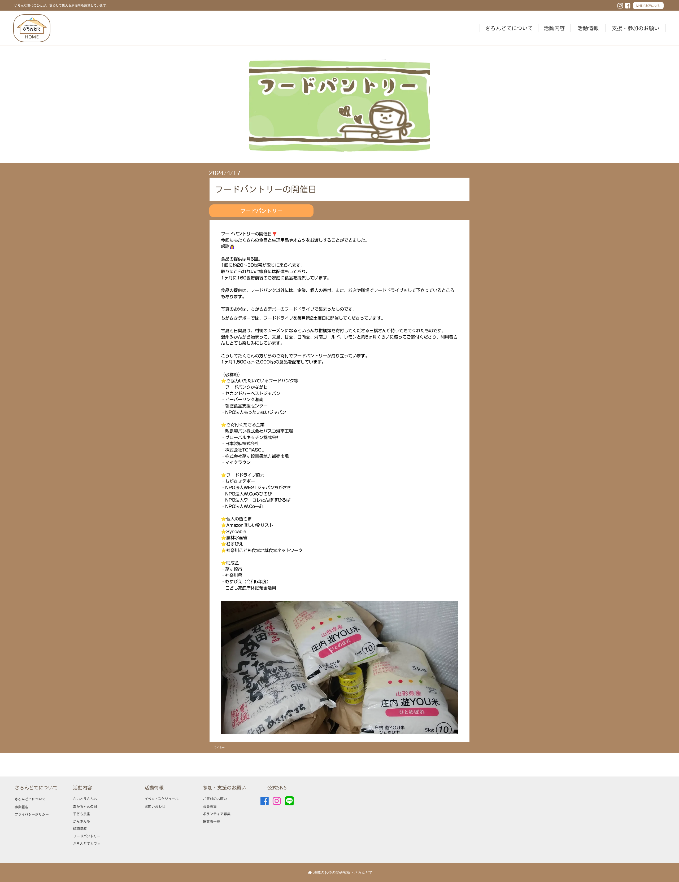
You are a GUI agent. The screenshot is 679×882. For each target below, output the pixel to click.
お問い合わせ (155, 806)
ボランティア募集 (216, 813)
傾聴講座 (80, 828)
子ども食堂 (81, 813)
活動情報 (588, 28)
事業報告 (21, 807)
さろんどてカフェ (87, 843)
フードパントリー (87, 836)
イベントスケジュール (162, 798)
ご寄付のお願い (215, 798)
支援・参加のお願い (635, 28)
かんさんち (81, 821)
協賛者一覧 (211, 821)
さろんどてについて (509, 28)
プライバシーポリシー (32, 814)
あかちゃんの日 (85, 806)
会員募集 (210, 806)
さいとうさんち (85, 798)
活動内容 (554, 28)
